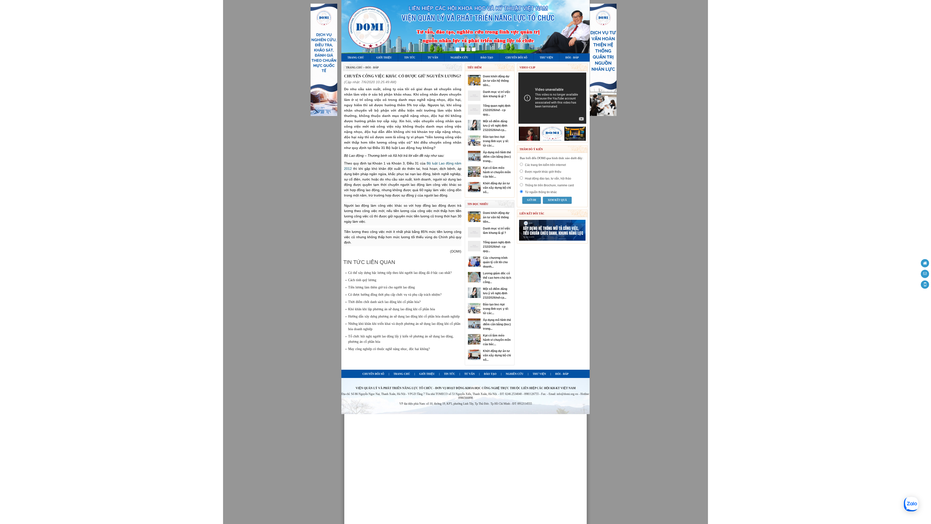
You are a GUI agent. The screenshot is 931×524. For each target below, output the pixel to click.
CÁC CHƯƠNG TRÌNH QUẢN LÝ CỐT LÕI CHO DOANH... (495, 262)
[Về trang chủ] (925, 263)
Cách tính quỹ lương (362, 280)
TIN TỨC (449, 373)
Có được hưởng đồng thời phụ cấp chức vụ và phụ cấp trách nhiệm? (394, 294)
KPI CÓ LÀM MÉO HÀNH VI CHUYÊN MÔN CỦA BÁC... (497, 172)
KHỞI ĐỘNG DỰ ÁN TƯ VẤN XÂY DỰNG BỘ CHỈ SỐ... (497, 188)
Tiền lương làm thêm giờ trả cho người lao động (381, 287)
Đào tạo (487, 57)
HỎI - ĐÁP (562, 373)
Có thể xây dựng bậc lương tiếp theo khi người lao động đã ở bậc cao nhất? (400, 273)
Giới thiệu (384, 57)
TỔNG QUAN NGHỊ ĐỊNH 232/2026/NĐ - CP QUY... (496, 110)
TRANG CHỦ (354, 67)
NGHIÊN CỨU (514, 373)
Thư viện (546, 57)
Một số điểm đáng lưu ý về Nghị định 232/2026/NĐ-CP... (495, 126)
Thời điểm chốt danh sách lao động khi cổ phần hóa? (384, 302)
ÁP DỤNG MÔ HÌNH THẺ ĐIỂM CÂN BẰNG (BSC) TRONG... (497, 157)
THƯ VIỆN (539, 373)
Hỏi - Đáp (572, 57)
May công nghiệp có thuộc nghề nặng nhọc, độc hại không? (389, 349)
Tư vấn (433, 57)
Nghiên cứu (459, 57)
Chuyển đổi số (516, 57)
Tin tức (409, 57)
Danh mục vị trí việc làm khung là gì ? (496, 94)
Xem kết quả (557, 199)
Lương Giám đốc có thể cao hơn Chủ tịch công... (497, 278)
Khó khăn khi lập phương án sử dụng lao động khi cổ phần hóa (391, 309)
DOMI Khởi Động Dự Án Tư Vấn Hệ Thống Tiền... (496, 81)
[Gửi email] (925, 273)
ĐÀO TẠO (490, 373)
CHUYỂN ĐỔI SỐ (373, 373)
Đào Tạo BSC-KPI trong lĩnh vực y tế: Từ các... (496, 141)
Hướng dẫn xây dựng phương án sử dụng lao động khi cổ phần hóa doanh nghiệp (404, 316)
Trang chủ (355, 57)
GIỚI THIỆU (427, 373)
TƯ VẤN (469, 373)
